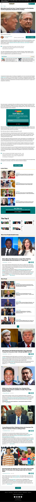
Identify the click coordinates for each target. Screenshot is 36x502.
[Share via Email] (33, 262)
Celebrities (18, 182)
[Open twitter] (17, 497)
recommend (12, 361)
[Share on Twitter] (31, 262)
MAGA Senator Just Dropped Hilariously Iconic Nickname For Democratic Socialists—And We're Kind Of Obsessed (25, 294)
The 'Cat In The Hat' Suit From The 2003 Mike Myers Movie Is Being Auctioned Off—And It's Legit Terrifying (25, 193)
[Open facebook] (14, 497)
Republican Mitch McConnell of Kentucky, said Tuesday (19, 42)
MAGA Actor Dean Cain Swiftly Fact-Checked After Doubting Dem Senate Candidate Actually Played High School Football (16, 390)
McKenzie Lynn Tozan (6, 473)
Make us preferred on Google (19, 37)
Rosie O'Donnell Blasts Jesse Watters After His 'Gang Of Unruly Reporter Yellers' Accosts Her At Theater (25, 202)
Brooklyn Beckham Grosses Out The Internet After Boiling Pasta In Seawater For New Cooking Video (24, 184)
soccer (15, 480)
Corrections (20, 492)
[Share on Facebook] (29, 262)
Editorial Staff (25, 492)
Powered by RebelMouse (18, 500)
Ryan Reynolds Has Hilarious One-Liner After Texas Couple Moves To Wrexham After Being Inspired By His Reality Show (18, 470)
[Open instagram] (21, 497)
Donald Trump (3, 77)
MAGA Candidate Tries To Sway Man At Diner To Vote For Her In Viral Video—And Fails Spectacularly (16, 1)
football (6, 400)
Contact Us (29, 492)
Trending (17, 292)
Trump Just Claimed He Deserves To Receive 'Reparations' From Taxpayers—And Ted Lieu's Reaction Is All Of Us (24, 312)
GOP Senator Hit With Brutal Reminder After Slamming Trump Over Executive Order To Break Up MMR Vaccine (17, 351)
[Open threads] (19, 497)
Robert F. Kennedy (30, 439)
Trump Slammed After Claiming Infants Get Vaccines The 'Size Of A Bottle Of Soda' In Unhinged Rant (17, 428)
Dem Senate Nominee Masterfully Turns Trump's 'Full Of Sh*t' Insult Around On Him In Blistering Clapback (25, 321)
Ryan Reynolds (12, 479)
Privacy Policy (10, 492)
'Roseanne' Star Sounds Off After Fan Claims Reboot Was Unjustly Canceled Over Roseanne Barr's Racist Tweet (24, 175)
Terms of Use (15, 492)
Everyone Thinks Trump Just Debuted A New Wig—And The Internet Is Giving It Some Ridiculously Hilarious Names (25, 303)
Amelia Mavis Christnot (8, 36)
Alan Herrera (5, 262)
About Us (6, 492)
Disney (18, 475)
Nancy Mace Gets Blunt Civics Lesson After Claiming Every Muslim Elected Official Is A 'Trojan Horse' (16, 259)
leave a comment (30, 37)
